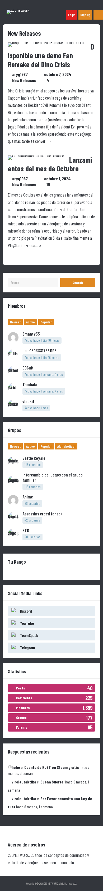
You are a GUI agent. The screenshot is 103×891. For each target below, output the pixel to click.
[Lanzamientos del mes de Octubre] (36, 155)
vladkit (28, 401)
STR (25, 530)
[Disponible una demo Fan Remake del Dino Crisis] (47, 42)
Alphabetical (66, 446)
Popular (46, 322)
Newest (15, 322)
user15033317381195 (42, 350)
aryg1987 (23, 74)
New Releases (24, 80)
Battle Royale (33, 458)
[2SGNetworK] (18, 9)
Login (71, 15)
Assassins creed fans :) (42, 513)
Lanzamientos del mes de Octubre (50, 164)
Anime (27, 496)
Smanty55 (31, 333)
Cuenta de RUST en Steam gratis (51, 767)
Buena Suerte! (52, 781)
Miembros (17, 306)
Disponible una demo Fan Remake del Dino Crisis (51, 55)
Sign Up (85, 15)
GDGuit (28, 367)
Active (30, 322)
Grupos (14, 430)
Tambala (29, 384)
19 (48, 184)
